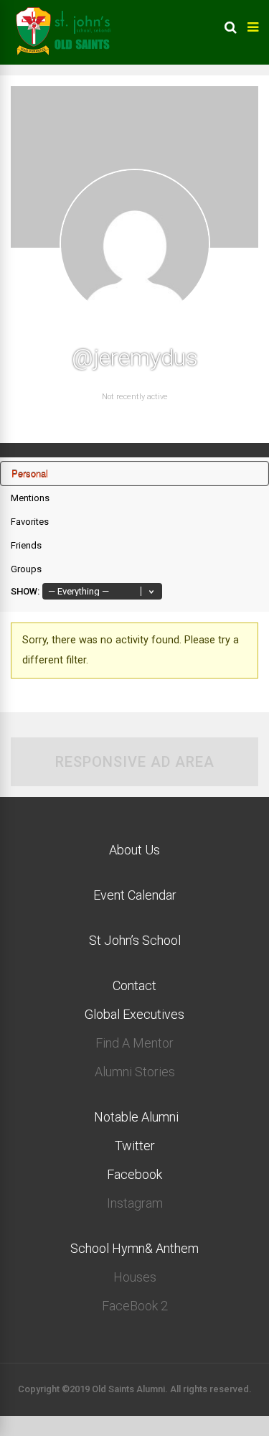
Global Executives (134, 1014)
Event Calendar (134, 895)
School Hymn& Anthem (134, 1248)
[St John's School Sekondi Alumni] (64, 62)
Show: (25, 591)
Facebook (134, 1174)
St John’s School (135, 940)
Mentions (30, 498)
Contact (134, 985)
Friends (26, 545)
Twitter (135, 1145)
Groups (26, 569)
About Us (134, 849)
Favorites (30, 521)
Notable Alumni (135, 1116)
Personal (29, 473)
